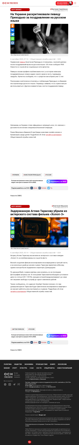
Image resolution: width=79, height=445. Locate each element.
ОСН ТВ (38, 368)
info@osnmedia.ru (34, 379)
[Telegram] (12, 34)
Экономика (29, 364)
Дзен (35, 188)
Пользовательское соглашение (34, 424)
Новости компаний (64, 368)
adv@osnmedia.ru (58, 390)
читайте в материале (53, 135)
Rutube (43, 188)
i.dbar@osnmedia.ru (34, 387)
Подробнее (36, 411)
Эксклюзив (62, 364)
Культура (23, 368)
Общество (18, 364)
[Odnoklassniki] (12, 26)
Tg (51, 188)
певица (22, 62)
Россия (48, 175)
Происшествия (41, 364)
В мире (52, 364)
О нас (32, 368)
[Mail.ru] (12, 43)
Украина (16, 175)
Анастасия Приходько (32, 175)
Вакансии (43, 379)
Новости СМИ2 (16, 196)
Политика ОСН (49, 424)
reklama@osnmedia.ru (45, 390)
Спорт (14, 368)
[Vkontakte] (12, 30)
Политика (7, 364)
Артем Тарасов (18, 329)
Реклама (16, 91)
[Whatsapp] (12, 39)
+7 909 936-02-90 (50, 387)
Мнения (7, 368)
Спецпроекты (49, 368)
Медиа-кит (42, 415)
